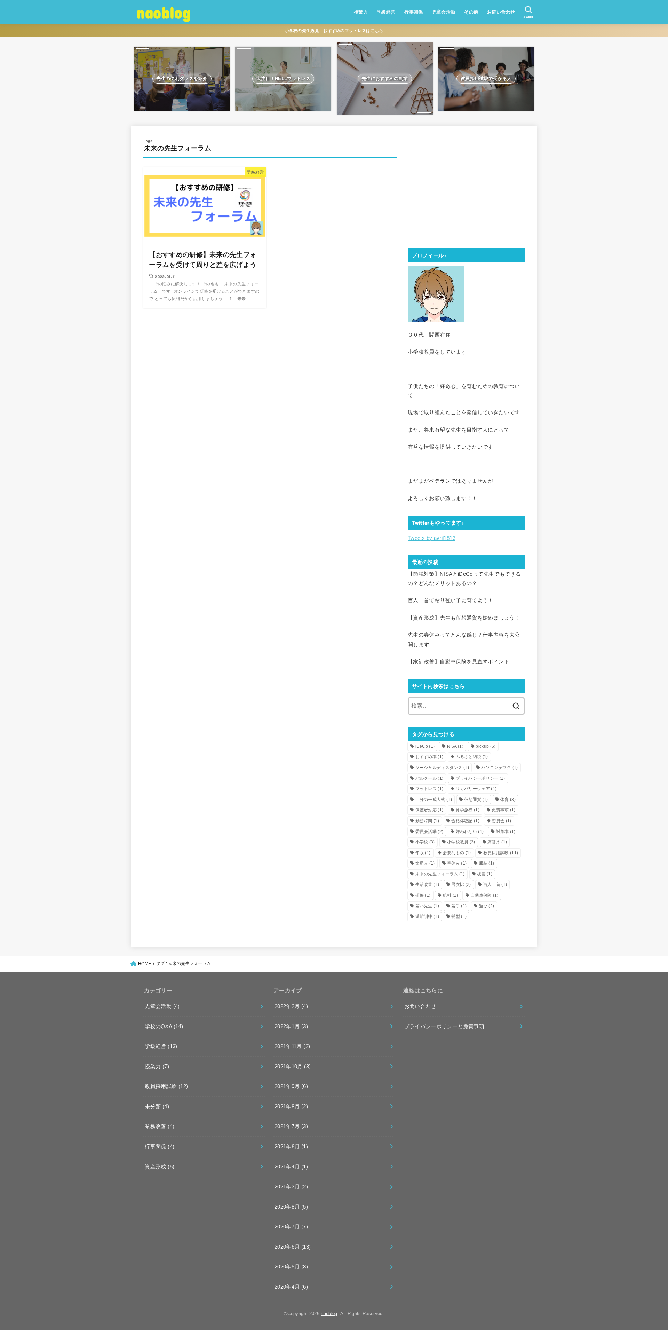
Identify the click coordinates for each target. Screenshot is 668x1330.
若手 (459, 906)
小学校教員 (461, 842)
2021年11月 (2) (292, 1046)
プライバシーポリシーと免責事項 (444, 1026)
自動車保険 (484, 895)
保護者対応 (429, 810)
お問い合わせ (501, 12)
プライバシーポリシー (480, 778)
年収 (423, 852)
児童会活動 (443, 12)
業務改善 (159, 1126)
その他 (471, 12)
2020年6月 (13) (293, 1247)
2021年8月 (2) (291, 1106)
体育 (508, 799)
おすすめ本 (429, 756)
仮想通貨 (476, 799)
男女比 (461, 884)
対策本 (506, 831)
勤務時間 (427, 820)
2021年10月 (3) (293, 1066)
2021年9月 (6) (291, 1086)
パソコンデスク (499, 767)
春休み (457, 863)
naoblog (163, 12)
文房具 (425, 863)
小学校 (425, 842)
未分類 (157, 1106)
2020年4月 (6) (291, 1287)
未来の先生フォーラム (440, 874)
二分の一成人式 (433, 799)
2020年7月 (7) (291, 1226)
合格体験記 (465, 820)
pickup (485, 746)
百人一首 (495, 884)
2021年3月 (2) (291, 1186)
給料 (450, 895)
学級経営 (386, 12)
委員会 (501, 820)
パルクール (429, 778)
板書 (484, 874)
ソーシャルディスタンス (442, 767)
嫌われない (470, 831)
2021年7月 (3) (291, 1126)
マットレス (429, 788)
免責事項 (503, 810)
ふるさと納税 (472, 756)
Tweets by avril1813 (431, 538)
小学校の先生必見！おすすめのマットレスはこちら (334, 30)
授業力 (361, 12)
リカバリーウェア (476, 788)
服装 (486, 863)
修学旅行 (467, 810)
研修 (423, 895)
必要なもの (457, 852)
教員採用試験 (500, 852)
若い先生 (427, 906)
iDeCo (425, 746)
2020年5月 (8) (291, 1266)
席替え (497, 842)
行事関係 (413, 12)
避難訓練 (427, 916)
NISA (455, 746)
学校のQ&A (164, 1026)
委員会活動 (429, 831)
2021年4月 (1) (291, 1167)
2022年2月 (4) (291, 1006)
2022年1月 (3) (291, 1026)
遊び (486, 906)
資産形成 (159, 1167)
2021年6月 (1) (291, 1146)
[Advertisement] (466, 187)
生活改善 (427, 884)
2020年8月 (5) (291, 1207)
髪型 (459, 916)
